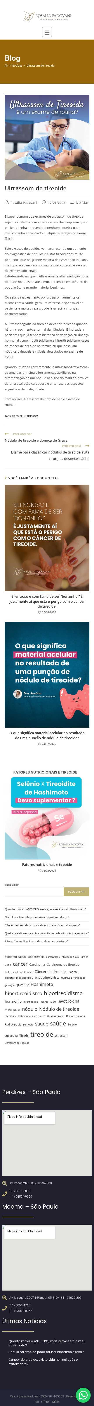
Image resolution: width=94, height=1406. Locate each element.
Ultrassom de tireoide (40, 65)
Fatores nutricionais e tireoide (47, 864)
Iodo (53, 1002)
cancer (20, 963)
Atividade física (70, 956)
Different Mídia (50, 1402)
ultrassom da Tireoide (17, 1042)
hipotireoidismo (63, 993)
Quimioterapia (55, 1016)
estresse (66, 978)
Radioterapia (13, 1024)
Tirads (24, 1035)
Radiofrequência (75, 1016)
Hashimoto (42, 984)
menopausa (12, 1010)
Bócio (8, 964)
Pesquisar (12, 885)
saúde (58, 1023)
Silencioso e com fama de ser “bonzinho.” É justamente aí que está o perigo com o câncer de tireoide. (47, 601)
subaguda (11, 1036)
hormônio (13, 1001)
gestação (10, 985)
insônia (44, 1001)
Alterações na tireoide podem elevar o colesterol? (37, 941)
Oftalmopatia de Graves (31, 1016)
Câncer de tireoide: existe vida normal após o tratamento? (42, 925)
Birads (84, 956)
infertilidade (30, 1001)
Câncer (28, 972)
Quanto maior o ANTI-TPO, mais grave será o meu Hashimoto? (45, 909)
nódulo (29, 1009)
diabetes (9, 977)
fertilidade (79, 977)
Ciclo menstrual (13, 972)
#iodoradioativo (15, 957)
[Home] (6, 65)
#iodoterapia (36, 957)
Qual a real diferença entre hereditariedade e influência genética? (47, 933)
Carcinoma (37, 964)
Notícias (82, 202)
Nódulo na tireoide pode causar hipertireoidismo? (37, 917)
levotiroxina (68, 1001)
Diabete (73, 972)
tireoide (17, 416)
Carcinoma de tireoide (63, 964)
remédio (28, 1024)
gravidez (22, 985)
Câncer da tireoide (50, 971)
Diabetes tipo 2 (24, 977)
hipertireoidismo (23, 993)
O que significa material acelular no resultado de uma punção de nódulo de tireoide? (47, 735)
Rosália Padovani (23, 202)
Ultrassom (31, 416)
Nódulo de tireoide (59, 1009)
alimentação (53, 956)
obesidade (11, 1016)
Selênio (72, 1024)
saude (41, 1023)
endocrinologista (47, 977)
